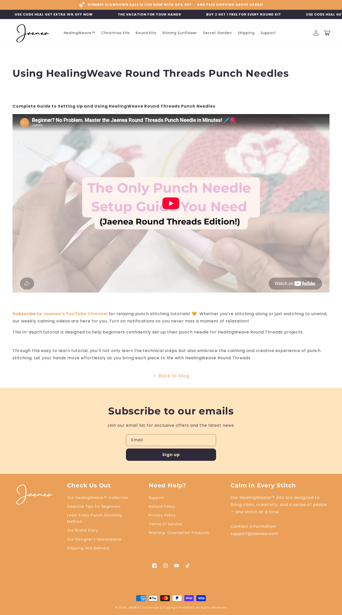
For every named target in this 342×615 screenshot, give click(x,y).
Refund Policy (162, 506)
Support (156, 497)
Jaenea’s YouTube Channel (75, 314)
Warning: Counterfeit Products (179, 532)
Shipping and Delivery (88, 548)
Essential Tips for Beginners (94, 506)
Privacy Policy (162, 515)
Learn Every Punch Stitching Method (94, 518)
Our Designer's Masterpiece (94, 539)
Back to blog (174, 376)
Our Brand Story (82, 530)
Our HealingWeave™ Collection (98, 497)
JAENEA (133, 607)
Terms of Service (165, 523)
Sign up (171, 455)
